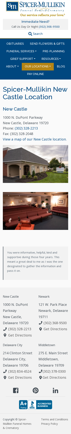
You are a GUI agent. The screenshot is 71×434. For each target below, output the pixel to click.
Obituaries (15, 43)
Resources (50, 59)
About (11, 66)
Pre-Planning (54, 51)
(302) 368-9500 (49, 26)
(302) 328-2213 (26, 128)
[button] (35, 34)
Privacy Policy (49, 423)
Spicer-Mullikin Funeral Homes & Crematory (17, 424)
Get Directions (20, 335)
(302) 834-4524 (19, 371)
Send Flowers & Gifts (47, 43)
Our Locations (36, 66)
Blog (61, 66)
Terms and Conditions (54, 419)
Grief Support (21, 59)
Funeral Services (20, 51)
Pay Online (35, 74)
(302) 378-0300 (54, 371)
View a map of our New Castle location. (35, 139)
